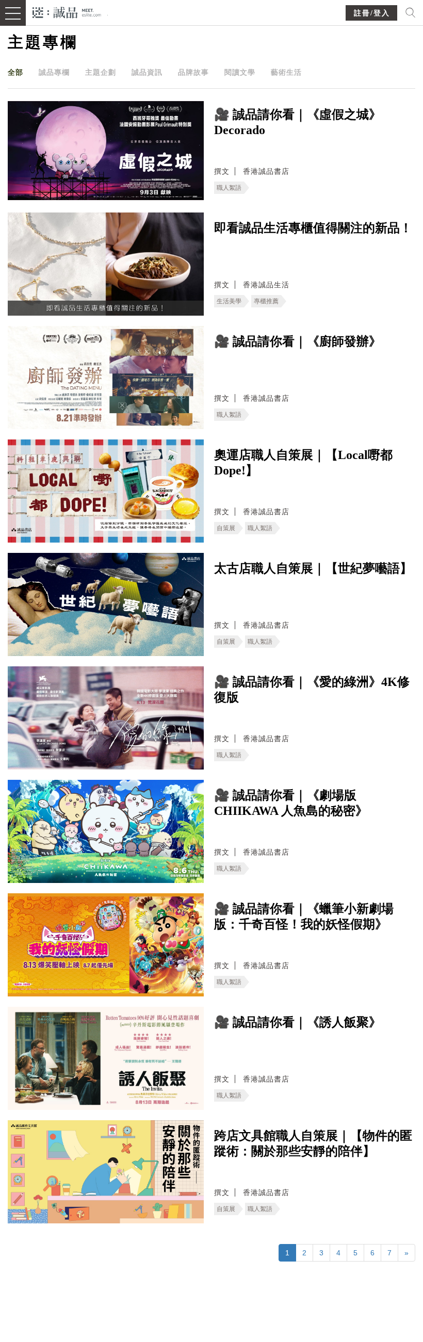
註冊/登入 (372, 13)
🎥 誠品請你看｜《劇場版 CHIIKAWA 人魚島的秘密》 (291, 803)
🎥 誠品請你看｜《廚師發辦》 (297, 341)
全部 (15, 72)
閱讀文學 (239, 72)
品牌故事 (193, 72)
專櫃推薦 (266, 301)
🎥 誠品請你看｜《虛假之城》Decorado (297, 122)
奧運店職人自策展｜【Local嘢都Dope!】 (303, 462)
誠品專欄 (54, 72)
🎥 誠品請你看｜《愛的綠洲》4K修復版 (312, 689)
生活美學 (229, 301)
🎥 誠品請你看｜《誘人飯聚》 (297, 1022)
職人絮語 (229, 187)
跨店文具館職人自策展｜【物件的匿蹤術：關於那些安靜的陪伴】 (313, 1143)
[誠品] (66, 11)
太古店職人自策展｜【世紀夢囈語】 (313, 568)
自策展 (226, 528)
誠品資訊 (147, 72)
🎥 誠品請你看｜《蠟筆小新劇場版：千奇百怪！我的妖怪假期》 (304, 916)
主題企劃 (100, 72)
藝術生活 (286, 72)
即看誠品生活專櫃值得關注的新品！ (313, 228)
